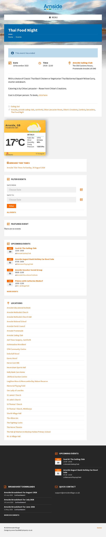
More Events (12, 291)
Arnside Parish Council (16, 326)
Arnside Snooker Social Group (28, 270)
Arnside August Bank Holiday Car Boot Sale (34, 259)
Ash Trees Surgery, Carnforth (19, 340)
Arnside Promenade (15, 330)
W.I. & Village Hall (23, 286)
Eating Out (15, 106)
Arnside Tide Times (19, 163)
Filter (11, 206)
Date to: (10, 195)
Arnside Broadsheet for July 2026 (19, 499)
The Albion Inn (12, 418)
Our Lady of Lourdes (15, 390)
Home (10, 37)
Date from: (11, 185)
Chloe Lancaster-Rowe (53, 109)
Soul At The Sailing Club (26, 248)
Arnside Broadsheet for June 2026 (19, 507)
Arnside (14, 109)
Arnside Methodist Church (17, 312)
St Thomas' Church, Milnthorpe (19, 409)
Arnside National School (16, 321)
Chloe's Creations (70, 109)
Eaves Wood (12, 358)
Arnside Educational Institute (27, 275)
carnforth (39, 109)
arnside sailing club (26, 109)
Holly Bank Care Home (16, 372)
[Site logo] (53, 9)
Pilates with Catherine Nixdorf (29, 281)
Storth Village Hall (14, 413)
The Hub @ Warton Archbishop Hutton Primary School (29, 432)
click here (43, 95)
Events (19, 37)
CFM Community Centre (16, 349)
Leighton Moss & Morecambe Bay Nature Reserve (27, 381)
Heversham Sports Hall (16, 367)
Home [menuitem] (99, 527)
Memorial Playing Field (25, 264)
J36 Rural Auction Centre (17, 376)
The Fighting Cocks (14, 422)
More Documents (11, 515)
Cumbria (82, 109)
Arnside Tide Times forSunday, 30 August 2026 (26, 167)
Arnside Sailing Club (82, 62)
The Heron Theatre (14, 427)
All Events (11, 212)
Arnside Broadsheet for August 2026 (20, 492)
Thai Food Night (17, 112)
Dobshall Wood (13, 353)
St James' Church (14, 395)
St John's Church (14, 399)
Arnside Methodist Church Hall (19, 317)
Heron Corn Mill (13, 363)
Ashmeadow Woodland (16, 344)
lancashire (90, 109)
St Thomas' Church (14, 404)
